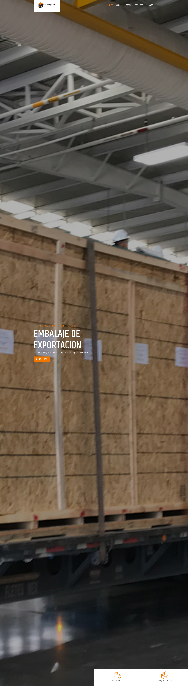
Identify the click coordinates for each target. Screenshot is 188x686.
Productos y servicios (134, 5)
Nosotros (119, 5)
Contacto (149, 5)
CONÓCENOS (42, 353)
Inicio (111, 5)
